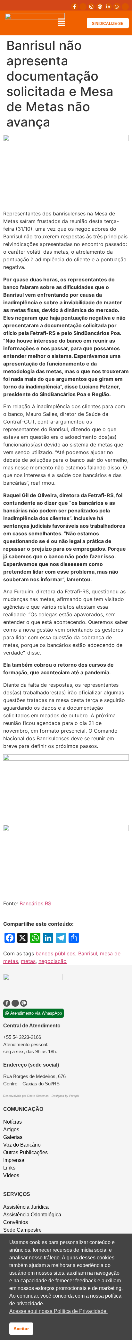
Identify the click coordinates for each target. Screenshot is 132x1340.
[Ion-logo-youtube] (125, 6)
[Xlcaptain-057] (83, 6)
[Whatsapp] (116, 6)
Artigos (11, 1129)
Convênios (15, 1222)
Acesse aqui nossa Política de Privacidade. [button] (58, 1311)
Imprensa (13, 1160)
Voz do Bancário (22, 1145)
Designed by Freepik (65, 1095)
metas (28, 961)
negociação (52, 961)
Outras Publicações (25, 1152)
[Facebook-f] (74, 6)
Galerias (12, 1137)
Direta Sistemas (38, 1095)
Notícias (12, 1122)
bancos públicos (55, 953)
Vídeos (11, 1175)
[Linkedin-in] (108, 6)
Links (9, 1167)
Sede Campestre (22, 1230)
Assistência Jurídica (26, 1207)
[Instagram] (91, 6)
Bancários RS (35, 903)
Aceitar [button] (21, 1328)
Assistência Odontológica (32, 1214)
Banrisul (87, 953)
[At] (99, 6)
